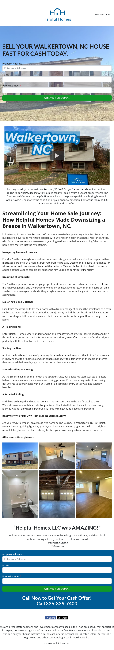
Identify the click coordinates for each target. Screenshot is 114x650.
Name (5, 74)
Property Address (13, 63)
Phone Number (11, 85)
